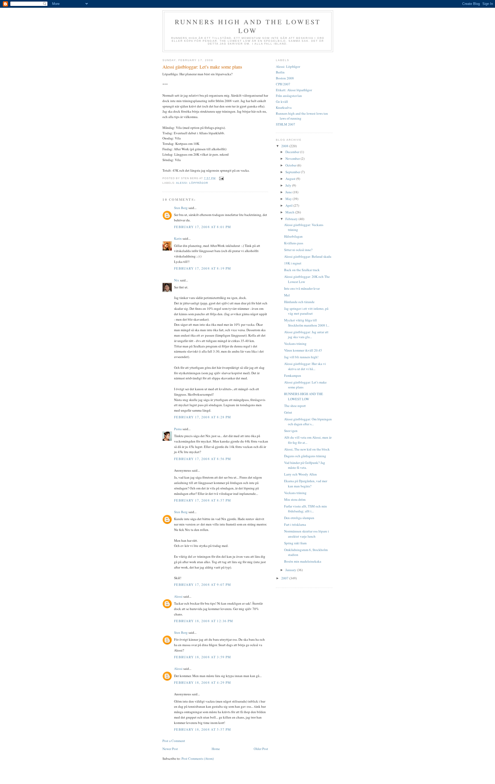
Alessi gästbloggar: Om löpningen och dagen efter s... (308, 422)
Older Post (261, 748)
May (289, 198)
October (291, 165)
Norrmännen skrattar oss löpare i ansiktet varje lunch (306, 534)
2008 (285, 146)
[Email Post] (221, 178)
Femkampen (292, 375)
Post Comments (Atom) (198, 758)
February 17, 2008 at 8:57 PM (202, 500)
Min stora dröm (295, 499)
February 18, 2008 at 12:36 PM (203, 621)
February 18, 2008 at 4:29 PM (202, 682)
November (293, 158)
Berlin (280, 72)
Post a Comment (173, 740)
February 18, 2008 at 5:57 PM (202, 729)
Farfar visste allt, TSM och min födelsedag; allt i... (305, 509)
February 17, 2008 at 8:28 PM (202, 417)
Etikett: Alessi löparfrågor (294, 90)
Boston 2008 (285, 78)
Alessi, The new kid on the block (307, 449)
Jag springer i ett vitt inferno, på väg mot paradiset (306, 311)
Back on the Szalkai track (302, 270)
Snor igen (291, 430)
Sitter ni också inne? (298, 249)
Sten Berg (181, 207)
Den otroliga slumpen (299, 517)
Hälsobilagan (293, 236)
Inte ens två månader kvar (302, 288)
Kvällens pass (293, 243)
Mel (287, 295)
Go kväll (282, 101)
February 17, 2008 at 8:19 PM (202, 268)
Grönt (288, 412)
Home (216, 748)
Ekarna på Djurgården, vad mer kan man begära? (305, 483)
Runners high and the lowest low (248, 26)
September (293, 172)
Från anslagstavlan (289, 95)
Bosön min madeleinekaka (302, 561)
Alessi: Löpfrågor (192, 182)
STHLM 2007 (285, 124)
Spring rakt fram (295, 543)
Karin (178, 238)
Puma (178, 429)
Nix (176, 280)
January (291, 570)
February (292, 218)
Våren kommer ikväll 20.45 (303, 350)
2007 (285, 578)
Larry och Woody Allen (300, 474)
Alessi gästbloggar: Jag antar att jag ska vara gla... (306, 334)
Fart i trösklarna (295, 524)
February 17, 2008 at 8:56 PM (202, 458)
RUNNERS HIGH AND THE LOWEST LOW (303, 396)
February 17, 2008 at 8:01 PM (202, 226)
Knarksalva (284, 107)
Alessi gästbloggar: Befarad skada (307, 256)
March (290, 212)
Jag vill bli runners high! (301, 357)
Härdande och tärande (299, 301)
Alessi (178, 596)
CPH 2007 (283, 84)
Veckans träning (295, 343)
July (288, 185)
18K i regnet (292, 263)
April (289, 205)
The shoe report (295, 405)
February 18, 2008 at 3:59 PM (202, 657)
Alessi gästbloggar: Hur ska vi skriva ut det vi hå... (305, 366)
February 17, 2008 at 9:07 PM (202, 584)
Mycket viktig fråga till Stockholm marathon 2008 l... (306, 323)
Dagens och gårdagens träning (305, 456)
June (289, 192)
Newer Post (170, 748)
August (290, 178)
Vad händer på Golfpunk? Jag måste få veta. (304, 465)
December (292, 151)
